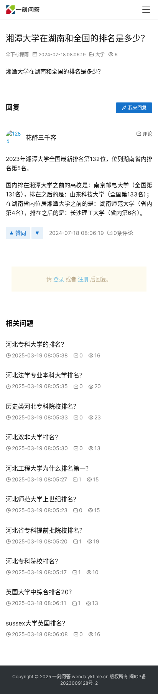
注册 (83, 279)
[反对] (37, 233)
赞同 (20, 233)
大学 (100, 54)
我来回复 (137, 108)
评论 (147, 134)
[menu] (146, 10)
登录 (58, 279)
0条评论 (123, 233)
